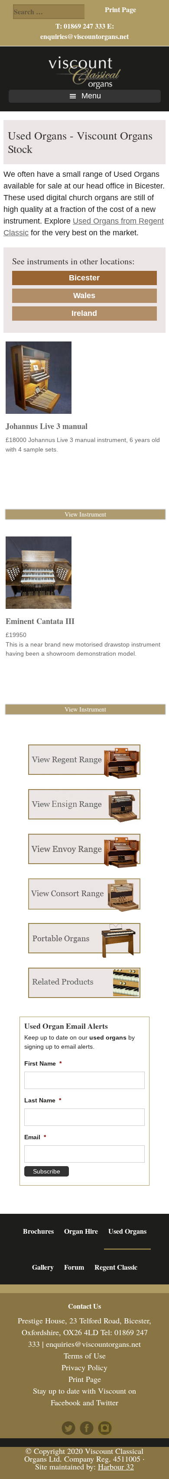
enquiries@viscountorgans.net (84, 36)
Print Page (120, 9)
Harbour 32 (116, 1466)
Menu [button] (91, 95)
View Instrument (85, 514)
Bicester (84, 277)
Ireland (84, 313)
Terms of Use (85, 1355)
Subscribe (46, 1171)
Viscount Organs (84, 72)
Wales (84, 295)
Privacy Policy (84, 1367)
